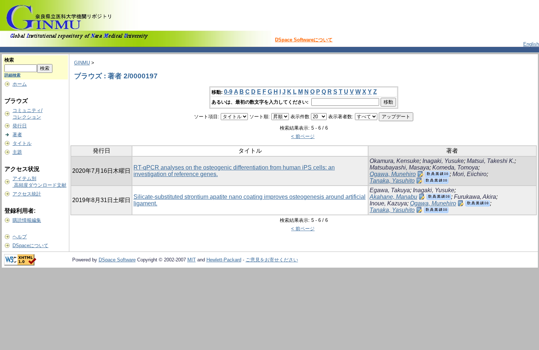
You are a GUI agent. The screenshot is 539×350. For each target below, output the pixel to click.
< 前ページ (303, 136)
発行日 (19, 126)
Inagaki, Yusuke (443, 161)
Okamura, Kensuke (394, 161)
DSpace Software (117, 259)
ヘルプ (19, 236)
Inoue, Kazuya (388, 203)
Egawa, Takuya (390, 190)
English (531, 44)
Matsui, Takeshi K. (490, 161)
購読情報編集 (26, 220)
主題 (17, 152)
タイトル (22, 143)
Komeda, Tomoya (455, 167)
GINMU (82, 63)
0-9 (228, 92)
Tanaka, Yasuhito (392, 181)
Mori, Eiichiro (469, 174)
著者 (17, 134)
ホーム (19, 84)
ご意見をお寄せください (272, 259)
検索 (9, 60)
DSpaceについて (30, 245)
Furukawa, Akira (475, 197)
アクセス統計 (26, 194)
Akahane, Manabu (393, 197)
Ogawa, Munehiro (393, 174)
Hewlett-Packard (223, 259)
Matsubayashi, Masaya (399, 167)
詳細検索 (12, 75)
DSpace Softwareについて (304, 39)
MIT (191, 259)
